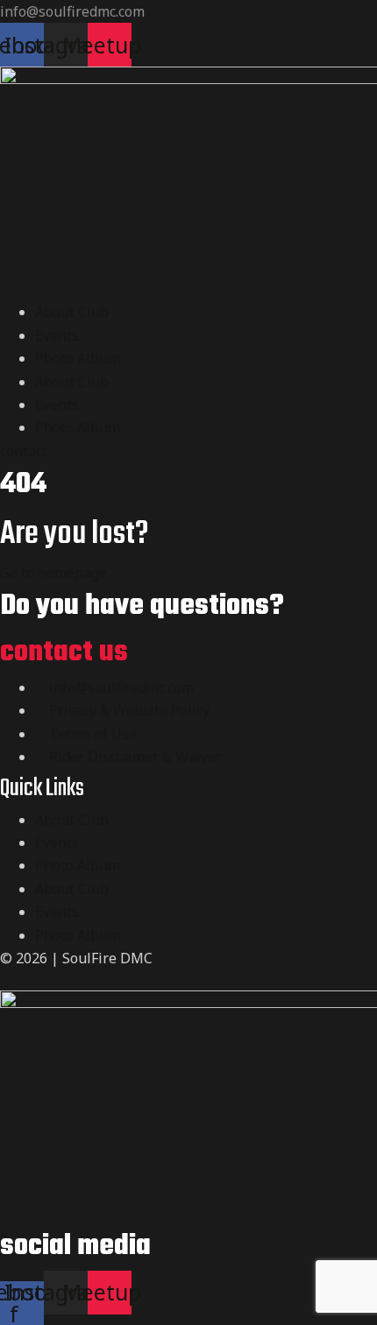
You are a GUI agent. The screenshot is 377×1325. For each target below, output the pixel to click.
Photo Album (77, 358)
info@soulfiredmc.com (72, 11)
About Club (72, 311)
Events (57, 335)
